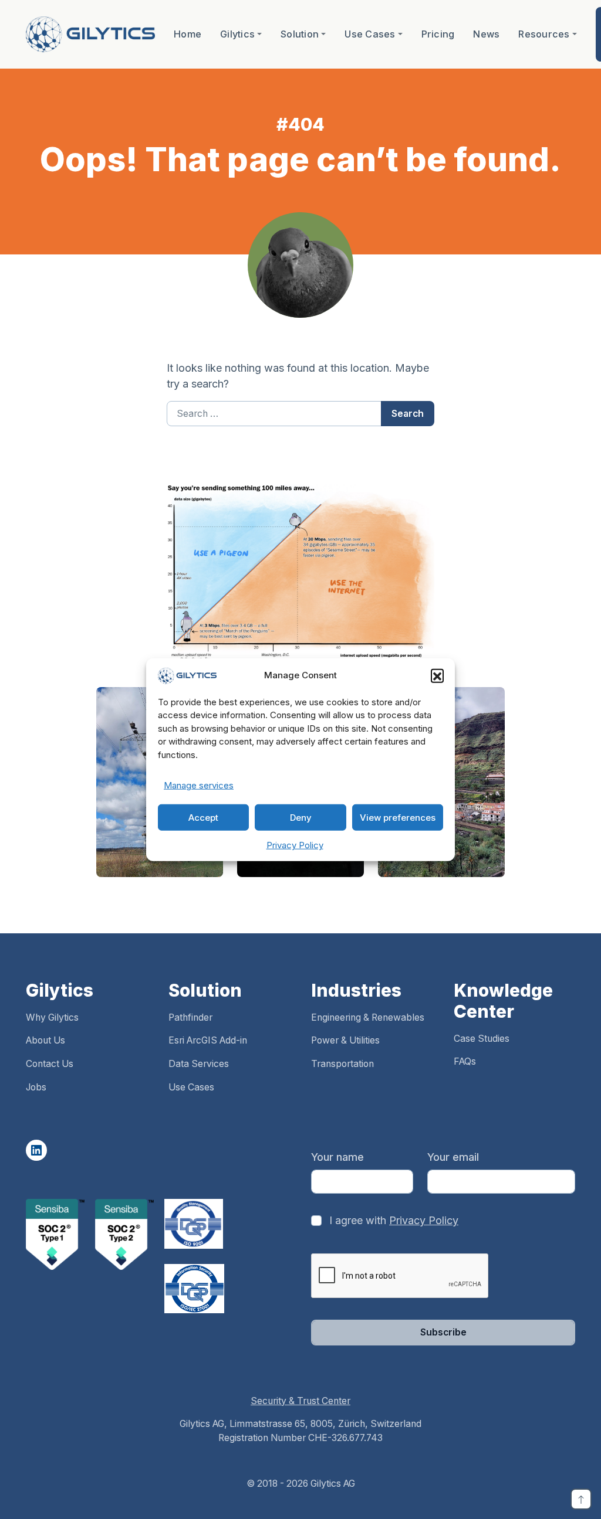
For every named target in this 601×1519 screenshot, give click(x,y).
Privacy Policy (294, 845)
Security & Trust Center (300, 1400)
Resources (543, 34)
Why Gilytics (52, 1017)
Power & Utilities (345, 1040)
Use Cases (370, 34)
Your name (337, 1157)
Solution (300, 34)
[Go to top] (581, 1499)
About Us (45, 1040)
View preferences (397, 817)
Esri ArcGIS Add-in (207, 1040)
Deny (301, 817)
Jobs (36, 1087)
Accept (203, 817)
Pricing (438, 34)
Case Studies (481, 1038)
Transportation (342, 1063)
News (486, 34)
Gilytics (237, 34)
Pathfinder (190, 1017)
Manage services (199, 785)
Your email (453, 1157)
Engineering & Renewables (367, 1017)
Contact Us (49, 1063)
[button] (437, 675)
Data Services (198, 1063)
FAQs (465, 1061)
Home (187, 34)
